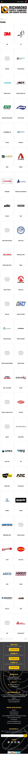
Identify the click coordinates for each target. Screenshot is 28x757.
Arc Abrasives (21, 486)
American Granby (7, 339)
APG (21, 461)
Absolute (7, 69)
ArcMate (7, 510)
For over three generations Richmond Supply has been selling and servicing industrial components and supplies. (14, 696)
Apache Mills (21, 437)
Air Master (21, 142)
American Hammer (21, 339)
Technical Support (14, 713)
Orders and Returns (14, 677)
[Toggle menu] (2, 2)
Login (18, 1)
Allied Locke (20, 240)
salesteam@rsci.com (14, 684)
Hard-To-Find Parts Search (14, 717)
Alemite (20, 167)
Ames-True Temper (7, 388)
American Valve (21, 363)
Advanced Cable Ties (20, 93)
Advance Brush (7, 93)
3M (7, 44)
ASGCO (21, 584)
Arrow (7, 559)
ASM (21, 608)
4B (20, 44)
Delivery (14, 710)
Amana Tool (20, 289)
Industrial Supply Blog (14, 701)
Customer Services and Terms (14, 678)
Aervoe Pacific (21, 118)
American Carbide (21, 314)
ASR (7, 633)
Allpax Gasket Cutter (7, 265)
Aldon (7, 167)
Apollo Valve (7, 486)
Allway (21, 265)
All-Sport (7, 216)
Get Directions (14, 649)
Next (25, 638)
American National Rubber (7, 363)
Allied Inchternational (7, 240)
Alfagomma (7, 191)
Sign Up (22, 1)
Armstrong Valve (20, 535)
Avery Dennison (21, 633)
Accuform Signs (21, 69)
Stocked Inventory (14, 712)
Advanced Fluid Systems (7, 118)
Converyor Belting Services (14, 721)
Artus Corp (21, 559)
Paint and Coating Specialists (14, 723)
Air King (7, 142)
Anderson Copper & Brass (7, 412)
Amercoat (7, 314)
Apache (7, 437)
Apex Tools (7, 461)
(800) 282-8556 (14, 686)
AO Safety (21, 412)
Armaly (20, 510)
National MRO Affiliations (14, 699)
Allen (21, 216)
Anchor (20, 388)
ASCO (7, 584)
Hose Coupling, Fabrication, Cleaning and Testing (14, 715)
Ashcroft (7, 608)
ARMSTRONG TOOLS (7, 535)
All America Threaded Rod (20, 191)
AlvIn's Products (7, 289)
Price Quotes (14, 719)
